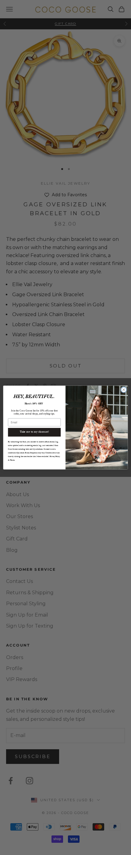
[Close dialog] (123, 389)
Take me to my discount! (34, 431)
